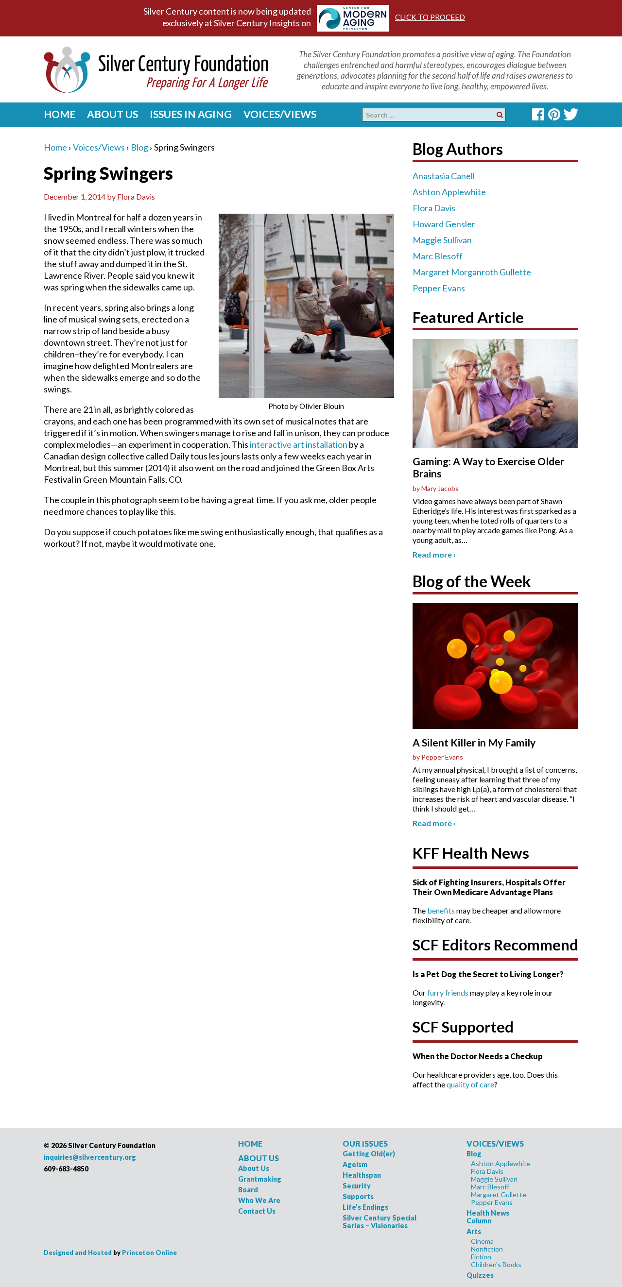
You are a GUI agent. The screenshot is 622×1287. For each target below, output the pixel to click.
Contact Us (257, 1211)
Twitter (570, 114)
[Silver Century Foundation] (156, 68)
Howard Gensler (444, 224)
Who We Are (259, 1200)
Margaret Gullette (498, 1194)
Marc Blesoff (438, 256)
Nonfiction (487, 1249)
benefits (441, 910)
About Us (112, 114)
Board (248, 1189)
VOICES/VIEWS (495, 1143)
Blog (139, 147)
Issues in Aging (191, 114)
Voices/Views (279, 114)
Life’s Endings (365, 1207)
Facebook (538, 114)
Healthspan (362, 1175)
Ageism (355, 1164)
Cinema (482, 1241)
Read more (434, 554)
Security (357, 1186)
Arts (473, 1231)
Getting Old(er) (369, 1154)
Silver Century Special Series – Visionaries (379, 1222)
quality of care (470, 1084)
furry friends (447, 992)
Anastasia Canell (444, 175)
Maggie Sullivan (442, 240)
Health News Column (487, 1217)
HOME (250, 1143)
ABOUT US (258, 1158)
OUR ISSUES (365, 1143)
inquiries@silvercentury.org (90, 1157)
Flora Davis (434, 208)
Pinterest (554, 114)
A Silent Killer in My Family (474, 742)
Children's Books (496, 1264)
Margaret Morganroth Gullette (472, 272)
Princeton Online (149, 1252)
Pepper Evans (439, 288)
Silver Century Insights (257, 22)
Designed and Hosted (78, 1252)
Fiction (481, 1257)
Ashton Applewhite (449, 191)
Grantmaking (259, 1179)
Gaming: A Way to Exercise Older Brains (488, 467)
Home (59, 114)
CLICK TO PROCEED (430, 17)
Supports (358, 1196)
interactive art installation (298, 444)
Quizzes (480, 1275)
